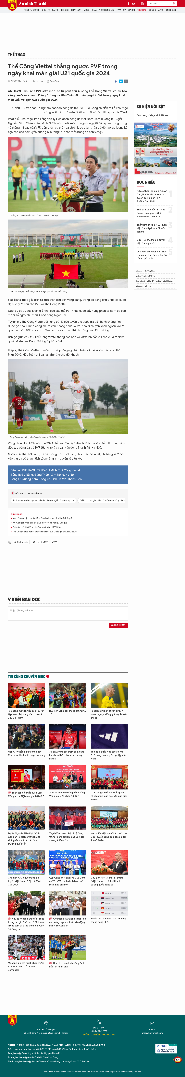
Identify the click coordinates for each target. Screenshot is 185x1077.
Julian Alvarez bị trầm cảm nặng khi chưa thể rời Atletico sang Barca (66, 755)
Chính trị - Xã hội (49, 10)
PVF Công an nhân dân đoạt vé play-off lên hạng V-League (40, 523)
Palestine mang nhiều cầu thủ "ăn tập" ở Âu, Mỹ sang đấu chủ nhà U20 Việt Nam (26, 714)
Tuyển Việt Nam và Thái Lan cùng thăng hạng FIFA (108, 920)
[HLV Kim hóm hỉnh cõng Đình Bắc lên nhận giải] (67, 947)
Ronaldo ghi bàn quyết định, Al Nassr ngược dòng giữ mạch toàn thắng (109, 714)
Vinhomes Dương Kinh (145, 271)
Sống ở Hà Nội (156, 10)
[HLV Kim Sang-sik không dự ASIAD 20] (67, 695)
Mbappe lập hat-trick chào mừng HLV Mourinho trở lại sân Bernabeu (26, 966)
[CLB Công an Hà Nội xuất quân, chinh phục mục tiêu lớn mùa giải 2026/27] (109, 777)
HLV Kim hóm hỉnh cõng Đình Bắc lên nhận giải (67, 965)
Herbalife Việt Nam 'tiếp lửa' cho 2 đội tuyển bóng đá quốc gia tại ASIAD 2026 (109, 837)
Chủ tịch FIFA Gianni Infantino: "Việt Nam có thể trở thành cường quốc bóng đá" (107, 881)
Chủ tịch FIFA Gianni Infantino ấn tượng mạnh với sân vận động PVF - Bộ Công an (67, 922)
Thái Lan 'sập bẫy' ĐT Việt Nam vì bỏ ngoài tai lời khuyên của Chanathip (151, 213)
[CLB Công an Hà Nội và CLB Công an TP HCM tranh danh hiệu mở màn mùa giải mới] (67, 862)
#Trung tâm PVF (40, 542)
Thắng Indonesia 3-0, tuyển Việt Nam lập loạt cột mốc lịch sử (152, 228)
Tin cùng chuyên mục (26, 676)
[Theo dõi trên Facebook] (129, 3)
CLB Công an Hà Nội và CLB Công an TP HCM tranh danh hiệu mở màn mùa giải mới (67, 881)
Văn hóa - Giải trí (126, 10)
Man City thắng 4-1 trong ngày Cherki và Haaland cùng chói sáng (26, 753)
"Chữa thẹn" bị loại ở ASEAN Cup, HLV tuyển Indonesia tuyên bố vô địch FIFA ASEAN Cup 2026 (152, 196)
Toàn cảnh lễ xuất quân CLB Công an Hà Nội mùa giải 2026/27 (26, 794)
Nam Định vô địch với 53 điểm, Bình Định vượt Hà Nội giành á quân (43, 518)
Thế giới (65, 10)
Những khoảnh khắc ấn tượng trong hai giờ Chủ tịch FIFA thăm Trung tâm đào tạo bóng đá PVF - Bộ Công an (26, 924)
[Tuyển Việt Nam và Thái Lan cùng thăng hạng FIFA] (109, 903)
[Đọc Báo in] (144, 3)
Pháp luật (76, 10)
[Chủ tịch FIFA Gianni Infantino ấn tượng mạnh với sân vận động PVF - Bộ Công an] (67, 903)
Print (126, 81)
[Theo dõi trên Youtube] (133, 3)
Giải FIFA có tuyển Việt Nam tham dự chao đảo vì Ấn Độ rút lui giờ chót (152, 255)
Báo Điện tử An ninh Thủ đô (12, 5)
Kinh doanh (171, 10)
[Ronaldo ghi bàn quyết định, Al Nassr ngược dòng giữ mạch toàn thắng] (109, 695)
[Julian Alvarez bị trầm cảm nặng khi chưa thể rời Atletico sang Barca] (67, 736)
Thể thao (142, 10)
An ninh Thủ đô (32, 3)
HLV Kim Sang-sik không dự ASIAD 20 (67, 713)
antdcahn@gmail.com (152, 1033)
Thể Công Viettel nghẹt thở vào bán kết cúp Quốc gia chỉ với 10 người (45, 532)
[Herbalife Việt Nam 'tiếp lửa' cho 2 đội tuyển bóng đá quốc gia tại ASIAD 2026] (109, 818)
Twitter (121, 81)
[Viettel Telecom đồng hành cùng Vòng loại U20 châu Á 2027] (67, 777)
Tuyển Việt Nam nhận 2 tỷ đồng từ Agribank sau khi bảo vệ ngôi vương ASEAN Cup (66, 837)
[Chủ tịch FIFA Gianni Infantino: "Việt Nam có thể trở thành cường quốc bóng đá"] (109, 862)
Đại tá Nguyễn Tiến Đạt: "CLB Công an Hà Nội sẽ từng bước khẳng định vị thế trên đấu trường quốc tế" (24, 838)
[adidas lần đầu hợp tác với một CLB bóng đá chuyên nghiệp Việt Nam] (109, 736)
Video (86, 10)
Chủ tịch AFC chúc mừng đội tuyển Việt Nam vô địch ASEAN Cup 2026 (24, 881)
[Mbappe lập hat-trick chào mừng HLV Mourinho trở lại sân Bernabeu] (26, 947)
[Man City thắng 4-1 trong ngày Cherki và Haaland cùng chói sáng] (26, 736)
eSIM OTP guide (154, 281)
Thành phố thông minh (103, 10)
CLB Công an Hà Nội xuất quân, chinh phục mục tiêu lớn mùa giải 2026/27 (109, 796)
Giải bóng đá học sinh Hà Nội (152, 115)
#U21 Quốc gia (21, 542)
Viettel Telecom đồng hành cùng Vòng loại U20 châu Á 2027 (67, 794)
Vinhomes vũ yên (143, 286)
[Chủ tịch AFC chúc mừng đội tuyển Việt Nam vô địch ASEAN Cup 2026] (26, 862)
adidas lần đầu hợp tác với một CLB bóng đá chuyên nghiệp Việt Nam (109, 755)
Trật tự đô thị (31, 10)
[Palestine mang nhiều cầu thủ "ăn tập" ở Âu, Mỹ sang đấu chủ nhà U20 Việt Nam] (26, 695)
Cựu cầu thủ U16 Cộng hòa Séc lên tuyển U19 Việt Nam (38, 527)
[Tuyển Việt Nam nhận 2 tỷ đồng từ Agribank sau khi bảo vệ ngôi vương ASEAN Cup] (67, 818)
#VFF (54, 542)
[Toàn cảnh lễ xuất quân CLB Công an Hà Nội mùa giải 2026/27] (26, 777)
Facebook (116, 81)
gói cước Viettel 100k (145, 276)
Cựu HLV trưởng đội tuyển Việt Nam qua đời (151, 242)
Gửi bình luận (118, 625)
